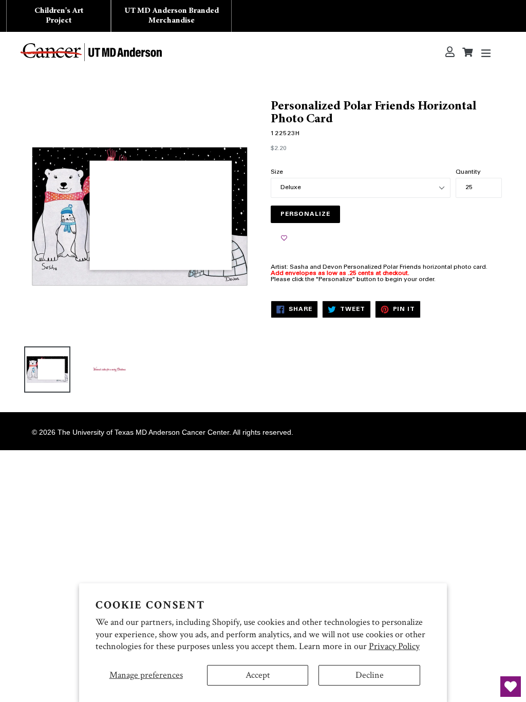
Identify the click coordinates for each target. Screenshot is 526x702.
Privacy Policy (394, 646)
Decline (369, 675)
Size (277, 172)
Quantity (468, 172)
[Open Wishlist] (510, 686)
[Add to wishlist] (284, 238)
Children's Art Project (58, 16)
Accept (258, 675)
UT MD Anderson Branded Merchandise (171, 16)
